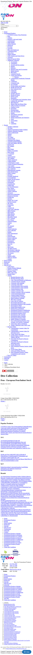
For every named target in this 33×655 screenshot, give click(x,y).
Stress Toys (10, 53)
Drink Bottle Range (12, 171)
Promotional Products (10, 33)
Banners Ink (10, 144)
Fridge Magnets (11, 44)
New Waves (10, 220)
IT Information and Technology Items (21, 99)
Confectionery (11, 41)
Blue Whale (10, 149)
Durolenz (9, 174)
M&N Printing (11, 211)
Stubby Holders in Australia (18, 319)
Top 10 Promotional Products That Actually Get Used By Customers (20, 321)
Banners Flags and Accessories (19, 69)
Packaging (13, 108)
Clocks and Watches (16, 75)
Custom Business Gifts (17, 289)
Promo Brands (11, 236)
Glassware (13, 90)
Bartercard (7, 262)
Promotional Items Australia (18, 316)
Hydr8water (10, 197)
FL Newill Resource (12, 187)
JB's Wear (10, 203)
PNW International (12, 233)
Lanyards (9, 48)
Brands (6, 125)
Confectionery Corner (13, 162)
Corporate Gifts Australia (17, 283)
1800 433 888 (4, 22)
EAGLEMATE (11, 177)
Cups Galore (10, 165)
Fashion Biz (10, 185)
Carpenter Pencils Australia (18, 281)
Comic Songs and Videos (17, 334)
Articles (9, 275)
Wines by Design (12, 257)
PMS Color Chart (12, 272)
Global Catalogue (12, 191)
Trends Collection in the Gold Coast (20, 325)
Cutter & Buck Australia (13, 167)
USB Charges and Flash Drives (15, 56)
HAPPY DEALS (15, 93)
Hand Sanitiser (8, 260)
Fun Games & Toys (16, 89)
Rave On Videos (11, 355)
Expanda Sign (11, 184)
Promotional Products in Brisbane (13, 535)
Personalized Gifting (16, 305)
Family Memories (15, 345)
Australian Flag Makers (13, 140)
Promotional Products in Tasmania (20, 311)
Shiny (9, 245)
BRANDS (13, 72)
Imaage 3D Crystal (12, 200)
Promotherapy (11, 242)
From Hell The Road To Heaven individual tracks (19, 342)
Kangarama (10, 205)
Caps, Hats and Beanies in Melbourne (21, 280)
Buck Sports (10, 152)
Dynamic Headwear (12, 176)
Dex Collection (11, 168)
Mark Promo (10, 215)
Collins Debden (11, 161)
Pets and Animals (15, 111)
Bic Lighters (10, 146)
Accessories (14, 62)
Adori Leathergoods (12, 132)
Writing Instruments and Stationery (20, 117)
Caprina (9, 155)
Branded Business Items (17, 278)
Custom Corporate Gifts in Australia (20, 292)
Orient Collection (12, 229)
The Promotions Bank (13, 251)
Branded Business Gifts (17, 277)
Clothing (9, 38)
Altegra (9, 135)
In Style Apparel (11, 202)
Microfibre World (12, 217)
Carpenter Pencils (15, 74)
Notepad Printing (12, 221)
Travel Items (14, 120)
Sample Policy (11, 274)
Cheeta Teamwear (12, 159)
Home (5, 32)
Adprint (9, 134)
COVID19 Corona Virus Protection (16, 35)
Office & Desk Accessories (18, 105)
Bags (8, 36)
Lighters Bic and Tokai (17, 101)
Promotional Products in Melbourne (20, 310)
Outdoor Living (15, 107)
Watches (16, 77)
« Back (2, 420)
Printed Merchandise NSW (18, 307)
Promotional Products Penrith (12, 544)
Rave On (9, 244)
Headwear (10, 45)
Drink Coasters (11, 173)
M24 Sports (10, 212)
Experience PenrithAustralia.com (18, 648)
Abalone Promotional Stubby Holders (17, 129)
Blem (8, 147)
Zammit (9, 259)
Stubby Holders (11, 54)
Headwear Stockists (12, 196)
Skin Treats (10, 247)
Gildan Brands (11, 190)
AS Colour (10, 137)
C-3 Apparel (10, 153)
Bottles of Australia (12, 150)
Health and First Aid (16, 87)
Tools (12, 119)
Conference (14, 81)
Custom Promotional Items (18, 293)
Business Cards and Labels (14, 39)
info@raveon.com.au (15, 569)
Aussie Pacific (11, 138)
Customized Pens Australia (18, 296)
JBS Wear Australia (16, 299)
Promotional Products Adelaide (12, 533)
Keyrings (9, 47)
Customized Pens (12, 51)
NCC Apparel (11, 218)
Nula (8, 224)
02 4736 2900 (13, 564)
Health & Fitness (15, 95)
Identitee (9, 199)
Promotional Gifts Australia (18, 314)
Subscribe (6, 358)
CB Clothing (10, 158)
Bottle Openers (15, 71)
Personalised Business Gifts (18, 302)
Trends (9, 254)
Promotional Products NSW (18, 313)
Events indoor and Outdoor (18, 86)
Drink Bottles (11, 42)
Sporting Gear (14, 116)
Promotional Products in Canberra (13, 536)
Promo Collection (12, 238)
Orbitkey (9, 227)
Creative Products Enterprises (15, 164)
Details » (3, 401)
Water (12, 122)
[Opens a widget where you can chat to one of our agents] (26, 652)
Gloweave (10, 193)
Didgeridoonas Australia (13, 170)
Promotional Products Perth (18, 317)
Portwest (9, 235)
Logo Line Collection (13, 209)
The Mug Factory (12, 248)
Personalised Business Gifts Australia (21, 304)
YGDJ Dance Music (16, 349)
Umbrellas (13, 123)
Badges (13, 66)
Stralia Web (8, 648)
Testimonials (7, 357)
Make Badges (11, 214)
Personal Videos (11, 271)
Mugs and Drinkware (13, 50)
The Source (10, 253)
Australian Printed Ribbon (14, 141)
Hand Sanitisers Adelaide (17, 298)
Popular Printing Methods (14, 268)
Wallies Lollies (11, 256)
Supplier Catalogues (12, 126)
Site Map (6, 545)
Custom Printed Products (17, 295)
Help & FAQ (7, 265)
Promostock (10, 241)
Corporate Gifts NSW (17, 284)
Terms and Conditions (10, 547)
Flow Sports (10, 188)
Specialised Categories (17, 114)
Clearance (10, 57)
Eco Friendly (14, 84)
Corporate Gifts (15, 83)
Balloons (13, 68)
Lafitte (9, 206)
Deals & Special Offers (13, 59)
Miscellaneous (14, 102)
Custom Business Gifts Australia (19, 287)
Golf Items (13, 92)
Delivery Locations (12, 269)
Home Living (14, 96)
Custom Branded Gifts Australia (19, 286)
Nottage (9, 223)
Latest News (10, 266)
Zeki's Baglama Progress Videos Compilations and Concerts (19, 353)
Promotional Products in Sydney (12, 542)
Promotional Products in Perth (12, 541)
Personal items (15, 110)
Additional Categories (13, 60)
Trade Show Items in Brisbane (19, 323)
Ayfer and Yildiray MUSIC (14, 143)
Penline (9, 232)
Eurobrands (10, 182)
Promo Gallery (11, 239)
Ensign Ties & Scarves (13, 179)
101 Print (9, 128)
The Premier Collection (13, 250)
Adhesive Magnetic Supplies (15, 131)
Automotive (14, 63)
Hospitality (14, 98)
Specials (6, 263)
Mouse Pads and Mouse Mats (19, 104)
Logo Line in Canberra (17, 301)
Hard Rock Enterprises (13, 194)
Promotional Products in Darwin (12, 538)
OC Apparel (10, 226)
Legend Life (10, 208)
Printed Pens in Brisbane (17, 308)
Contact (6, 360)
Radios (13, 113)
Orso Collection (11, 230)
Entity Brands (11, 180)
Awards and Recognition (17, 65)
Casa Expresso (11, 156)
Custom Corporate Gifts (17, 290)
